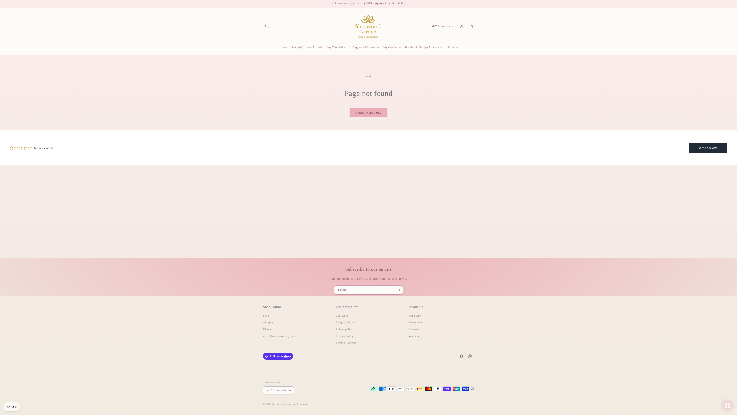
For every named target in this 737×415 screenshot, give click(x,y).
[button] (267, 26)
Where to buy (417, 322)
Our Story (415, 315)
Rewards (414, 329)
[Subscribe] (398, 290)
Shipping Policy (345, 322)
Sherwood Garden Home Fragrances (290, 404)
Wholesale (415, 336)
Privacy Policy (344, 336)
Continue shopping (368, 112)
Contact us (342, 315)
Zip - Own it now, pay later (279, 336)
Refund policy (344, 329)
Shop (266, 315)
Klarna (267, 329)
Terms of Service (346, 342)
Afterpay (268, 322)
